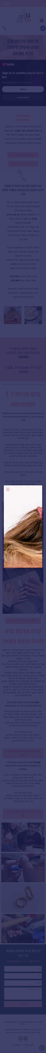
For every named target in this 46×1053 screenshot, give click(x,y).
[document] (23, 526)
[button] (7, 489)
